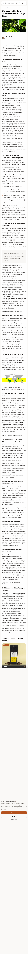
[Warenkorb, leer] (22, 3)
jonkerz (15, 389)
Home (3, 7)
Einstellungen (14, 819)
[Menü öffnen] (3, 3)
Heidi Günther (9, 36)
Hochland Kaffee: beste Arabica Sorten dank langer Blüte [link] (18, 7)
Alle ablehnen (14, 816)
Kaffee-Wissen (9, 7)
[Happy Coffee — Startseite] (9, 3)
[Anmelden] (25, 3)
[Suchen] (16, 3)
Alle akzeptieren (14, 812)
